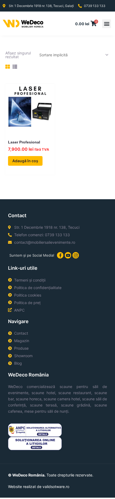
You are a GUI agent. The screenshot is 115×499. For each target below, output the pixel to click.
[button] (106, 23)
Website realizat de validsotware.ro (38, 486)
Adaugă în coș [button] (25, 160)
